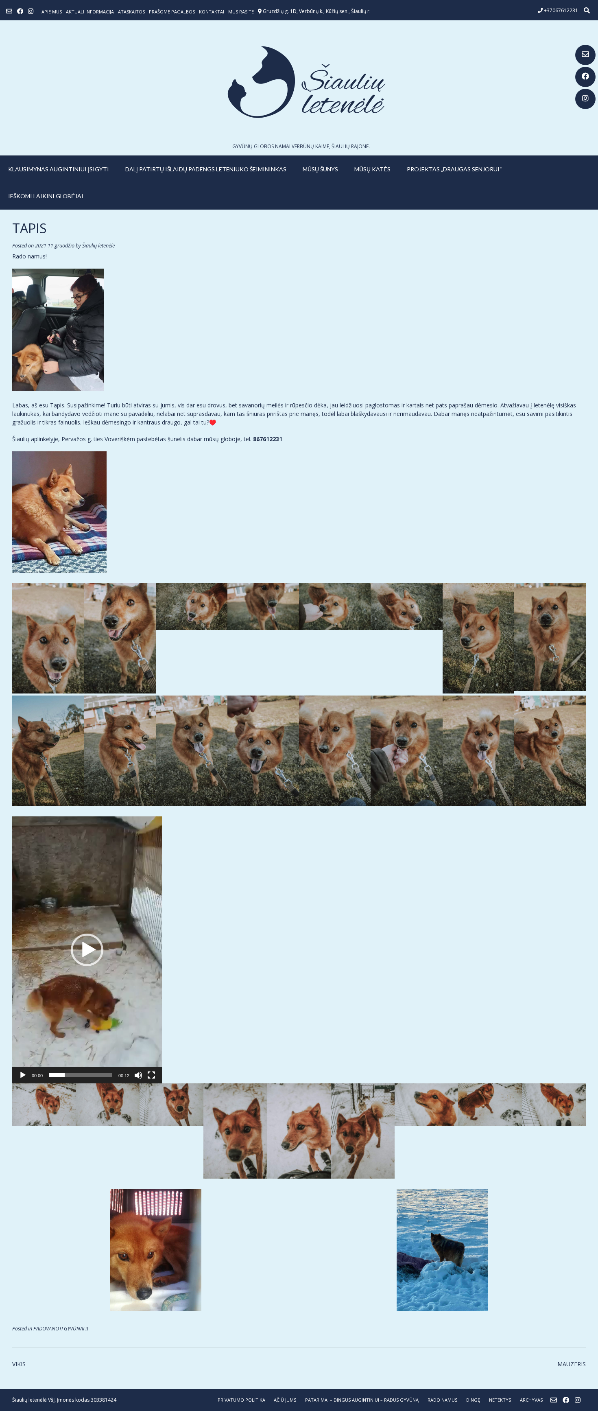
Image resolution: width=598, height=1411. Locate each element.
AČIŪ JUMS (285, 1400)
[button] (87, 950)
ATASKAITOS (131, 12)
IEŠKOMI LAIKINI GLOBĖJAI (45, 196)
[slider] (80, 1075)
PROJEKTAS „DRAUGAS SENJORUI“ (454, 169)
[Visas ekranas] (151, 1075)
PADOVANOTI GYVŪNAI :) (60, 1328)
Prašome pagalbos (172, 12)
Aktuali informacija (90, 12)
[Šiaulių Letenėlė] (299, 82)
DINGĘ (473, 1400)
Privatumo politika (241, 1400)
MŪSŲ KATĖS (372, 169)
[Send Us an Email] (585, 55)
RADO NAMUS (442, 1400)
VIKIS (19, 1364)
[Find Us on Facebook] (585, 77)
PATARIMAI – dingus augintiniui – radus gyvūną (362, 1400)
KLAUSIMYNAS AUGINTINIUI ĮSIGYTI (58, 169)
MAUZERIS (571, 1364)
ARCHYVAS (531, 1400)
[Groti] (23, 1075)
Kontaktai (211, 12)
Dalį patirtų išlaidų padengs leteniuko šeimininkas (205, 169)
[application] (87, 949)
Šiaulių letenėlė (98, 245)
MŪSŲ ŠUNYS (320, 169)
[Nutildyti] (138, 1075)
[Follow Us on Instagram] (585, 99)
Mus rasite (241, 12)
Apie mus (51, 12)
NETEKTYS (500, 1400)
